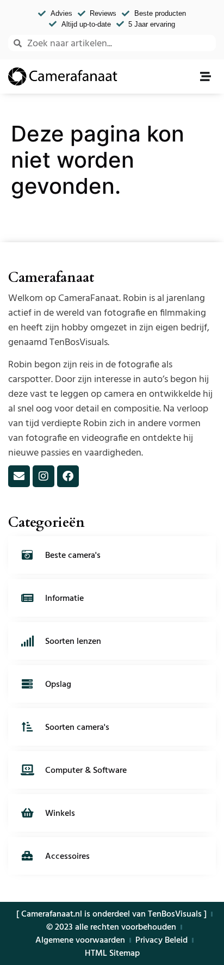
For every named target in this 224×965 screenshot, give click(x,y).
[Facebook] (68, 476)
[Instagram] (43, 476)
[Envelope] (19, 476)
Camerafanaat (51, 277)
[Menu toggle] (205, 76)
